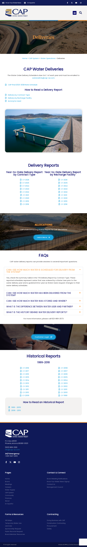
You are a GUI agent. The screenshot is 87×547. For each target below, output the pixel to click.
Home (24, 58)
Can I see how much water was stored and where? (36, 300)
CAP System (34, 58)
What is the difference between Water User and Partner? (39, 306)
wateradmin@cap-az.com (43, 78)
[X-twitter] (72, 3)
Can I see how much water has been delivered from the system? (38, 294)
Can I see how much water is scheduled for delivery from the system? (40, 271)
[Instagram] (81, 3)
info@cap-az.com (12, 450)
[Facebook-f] (67, 3)
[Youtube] (76, 3)
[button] (74, 13)
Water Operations (48, 58)
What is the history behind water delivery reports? (36, 312)
